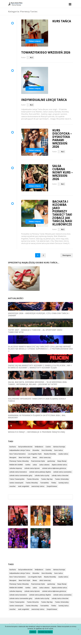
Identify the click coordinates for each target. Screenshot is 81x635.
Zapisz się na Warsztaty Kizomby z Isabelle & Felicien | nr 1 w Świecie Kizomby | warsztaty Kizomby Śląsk (40, 366)
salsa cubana (44, 465)
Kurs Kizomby (47, 450)
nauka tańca (63, 454)
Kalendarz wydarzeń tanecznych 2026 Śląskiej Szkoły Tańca (37, 399)
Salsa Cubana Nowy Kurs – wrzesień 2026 (62, 172)
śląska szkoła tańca (59, 465)
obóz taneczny (45, 457)
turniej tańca (63, 483)
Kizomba (36, 450)
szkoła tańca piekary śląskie (40, 472)
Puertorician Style (38, 461)
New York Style (24, 457)
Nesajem (12, 457)
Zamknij (32, 632)
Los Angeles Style (35, 454)
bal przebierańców (25, 447)
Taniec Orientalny (62, 479)
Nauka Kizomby (50, 454)
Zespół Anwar (52, 486)
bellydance (39, 447)
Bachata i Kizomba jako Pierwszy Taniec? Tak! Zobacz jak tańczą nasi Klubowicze (62, 212)
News (35, 457)
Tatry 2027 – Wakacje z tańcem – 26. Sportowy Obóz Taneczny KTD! (35, 331)
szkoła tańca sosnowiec (62, 472)
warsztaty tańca (38, 486)
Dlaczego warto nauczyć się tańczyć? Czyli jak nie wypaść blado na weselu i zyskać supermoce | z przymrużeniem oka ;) (40, 348)
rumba (27, 465)
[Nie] (78, 629)
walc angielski (23, 486)
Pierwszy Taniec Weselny (19, 461)
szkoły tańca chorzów (60, 475)
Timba (53, 483)
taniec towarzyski (16, 483)
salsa (35, 465)
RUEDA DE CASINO (16, 465)
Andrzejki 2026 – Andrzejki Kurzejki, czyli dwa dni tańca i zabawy (38, 314)
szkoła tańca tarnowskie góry (20, 475)
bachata (12, 447)
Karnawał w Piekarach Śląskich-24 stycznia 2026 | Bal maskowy (37, 416)
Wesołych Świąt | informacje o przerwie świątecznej (36, 432)
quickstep (51, 461)
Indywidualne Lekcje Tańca (44, 100)
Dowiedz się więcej (45, 632)
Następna (67, 255)
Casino (48, 447)
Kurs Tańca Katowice (17, 454)
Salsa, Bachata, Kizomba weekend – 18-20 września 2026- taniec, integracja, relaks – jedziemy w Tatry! (37, 383)
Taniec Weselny (32, 483)
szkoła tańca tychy (42, 475)
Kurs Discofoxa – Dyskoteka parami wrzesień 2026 (62, 138)
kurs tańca (58, 450)
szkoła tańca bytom (32, 468)
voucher (12, 486)
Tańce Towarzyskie (16, 479)
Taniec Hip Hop (47, 479)
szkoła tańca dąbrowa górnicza (54, 468)
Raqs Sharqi (61, 461)
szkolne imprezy (15, 468)
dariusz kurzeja (59, 447)
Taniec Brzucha (33, 479)
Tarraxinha (44, 483)
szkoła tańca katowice (18, 472)
